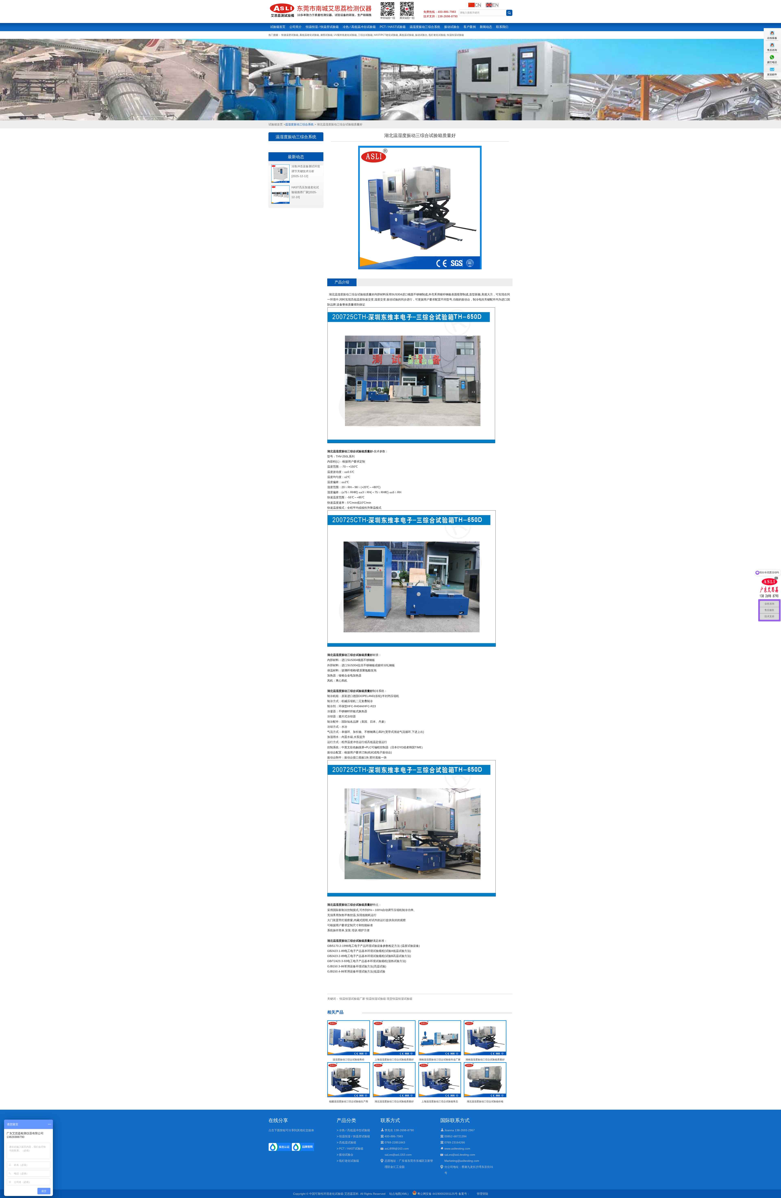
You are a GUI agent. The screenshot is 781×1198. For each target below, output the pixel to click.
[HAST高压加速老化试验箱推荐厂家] (280, 203)
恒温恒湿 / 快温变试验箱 (322, 26)
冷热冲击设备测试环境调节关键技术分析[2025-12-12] (305, 171)
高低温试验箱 (406, 35)
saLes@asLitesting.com (459, 1154)
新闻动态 (486, 26)
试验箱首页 (277, 26)
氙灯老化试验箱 (437, 35)
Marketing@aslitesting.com (461, 1160)
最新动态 (296, 157)
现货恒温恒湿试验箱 (399, 998)
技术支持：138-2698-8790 (440, 16)
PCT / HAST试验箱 (393, 26)
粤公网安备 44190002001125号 (437, 1193)
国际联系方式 (455, 1120)
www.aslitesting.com (457, 1148)
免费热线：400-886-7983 (439, 11)
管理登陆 (482, 1193)
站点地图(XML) (399, 1193)
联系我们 (502, 26)
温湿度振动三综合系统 (425, 26)
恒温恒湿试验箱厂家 (352, 998)
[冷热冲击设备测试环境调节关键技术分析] (280, 182)
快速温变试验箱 (289, 35)
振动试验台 (451, 26)
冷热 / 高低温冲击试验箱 (359, 26)
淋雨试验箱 (326, 35)
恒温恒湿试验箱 (455, 35)
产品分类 (346, 1120)
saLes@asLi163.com (398, 1154)
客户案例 (470, 26)
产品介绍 (342, 282)
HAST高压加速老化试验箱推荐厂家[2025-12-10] (305, 192)
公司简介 (295, 26)
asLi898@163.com (397, 1148)
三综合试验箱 (365, 35)
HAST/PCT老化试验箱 (386, 35)
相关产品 (335, 1012)
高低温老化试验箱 (309, 35)
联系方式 (390, 1120)
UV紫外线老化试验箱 (345, 35)
